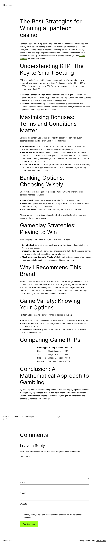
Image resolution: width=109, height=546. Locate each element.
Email (23, 493)
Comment (25, 456)
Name (23, 482)
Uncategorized (31, 417)
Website (23, 504)
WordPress (101, 540)
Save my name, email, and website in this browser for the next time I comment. (52, 516)
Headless (7, 5)
